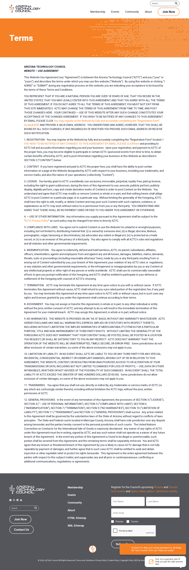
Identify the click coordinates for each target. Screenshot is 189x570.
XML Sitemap (76, 525)
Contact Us (21, 529)
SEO (136, 560)
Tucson (132, 521)
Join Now (168, 12)
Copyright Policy (126, 560)
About (71, 510)
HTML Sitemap (77, 517)
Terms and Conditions (85, 560)
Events (72, 494)
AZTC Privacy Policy (36, 220)
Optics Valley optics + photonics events (154, 491)
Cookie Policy (113, 560)
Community (75, 502)
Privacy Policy (101, 560)
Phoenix (158, 487)
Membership (75, 487)
